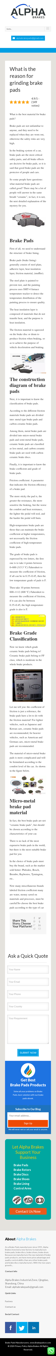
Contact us (10, 1307)
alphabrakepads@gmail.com (30, 38)
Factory (8, 1301)
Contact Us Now (28, 1211)
